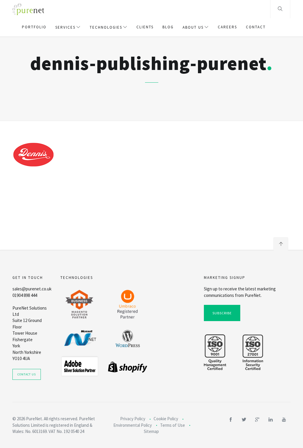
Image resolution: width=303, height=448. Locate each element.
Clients (145, 27)
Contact (256, 27)
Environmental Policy (132, 425)
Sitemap (151, 431)
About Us (193, 27)
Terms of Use (172, 425)
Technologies (106, 27)
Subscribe (222, 313)
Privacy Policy (132, 418)
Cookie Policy (166, 418)
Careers (227, 27)
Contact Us (26, 374)
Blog (168, 27)
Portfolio (34, 27)
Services (65, 27)
